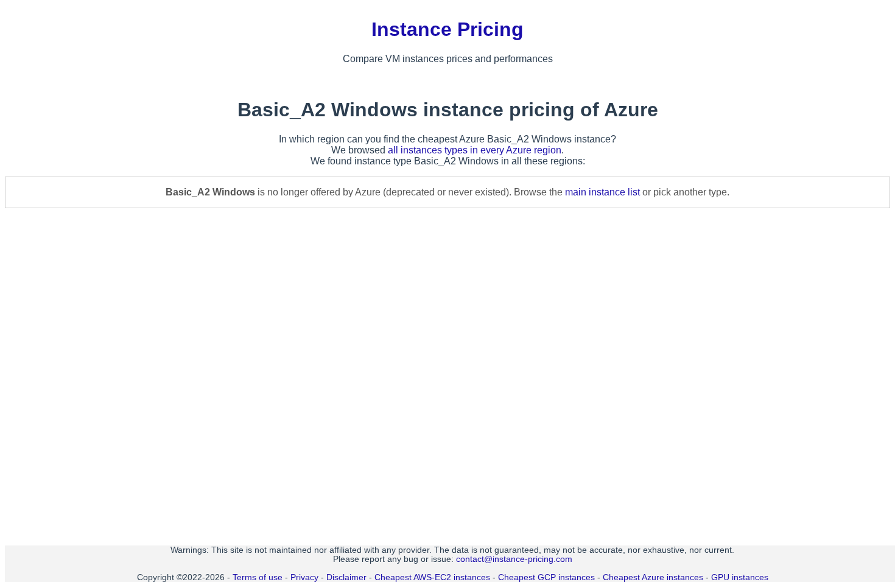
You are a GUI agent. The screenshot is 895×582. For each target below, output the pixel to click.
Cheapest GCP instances (546, 577)
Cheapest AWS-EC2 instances (432, 577)
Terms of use (258, 577)
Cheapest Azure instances (653, 577)
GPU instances (739, 577)
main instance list (602, 192)
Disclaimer (346, 577)
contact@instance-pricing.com (514, 559)
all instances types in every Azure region (474, 150)
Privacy (304, 577)
